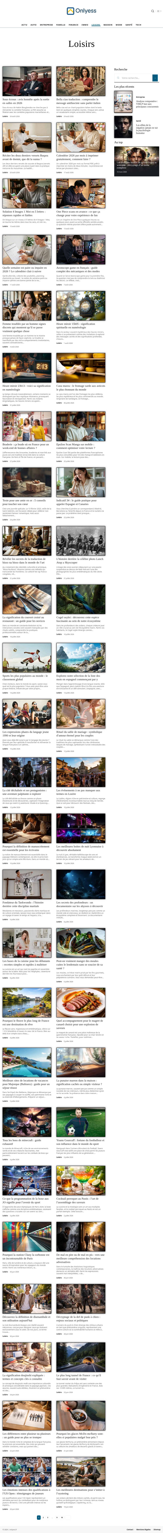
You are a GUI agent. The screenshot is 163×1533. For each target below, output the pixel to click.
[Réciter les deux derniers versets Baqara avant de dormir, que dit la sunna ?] (27, 137)
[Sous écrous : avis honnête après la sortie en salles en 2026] (27, 81)
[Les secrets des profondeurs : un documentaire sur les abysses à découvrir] (81, 884)
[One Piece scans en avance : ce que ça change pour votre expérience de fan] (81, 193)
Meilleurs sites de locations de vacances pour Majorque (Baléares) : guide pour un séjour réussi (26, 1084)
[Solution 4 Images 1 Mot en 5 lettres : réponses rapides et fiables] (27, 193)
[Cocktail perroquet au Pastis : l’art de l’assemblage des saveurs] (81, 1180)
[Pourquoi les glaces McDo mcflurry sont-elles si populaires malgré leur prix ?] (81, 1415)
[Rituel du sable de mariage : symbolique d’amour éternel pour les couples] (81, 713)
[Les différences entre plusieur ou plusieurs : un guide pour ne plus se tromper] (27, 1415)
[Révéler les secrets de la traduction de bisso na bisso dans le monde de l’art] (27, 541)
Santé (138, 121)
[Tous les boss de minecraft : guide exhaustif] (27, 1122)
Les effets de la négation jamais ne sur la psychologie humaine (147, 129)
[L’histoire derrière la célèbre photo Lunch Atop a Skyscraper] (81, 541)
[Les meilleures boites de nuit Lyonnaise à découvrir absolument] (81, 828)
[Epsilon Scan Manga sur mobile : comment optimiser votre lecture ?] (81, 426)
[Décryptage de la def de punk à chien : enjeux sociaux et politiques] (81, 1298)
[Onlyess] (81, 11)
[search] (152, 11)
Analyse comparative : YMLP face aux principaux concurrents (147, 104)
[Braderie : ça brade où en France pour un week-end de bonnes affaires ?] (27, 426)
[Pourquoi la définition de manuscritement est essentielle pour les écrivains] (27, 828)
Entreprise (140, 97)
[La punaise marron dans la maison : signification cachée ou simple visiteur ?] (81, 1062)
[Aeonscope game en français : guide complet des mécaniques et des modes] (81, 249)
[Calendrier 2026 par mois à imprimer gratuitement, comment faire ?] (81, 137)
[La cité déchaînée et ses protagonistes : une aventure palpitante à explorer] (27, 772)
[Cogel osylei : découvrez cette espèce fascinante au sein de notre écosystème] (81, 599)
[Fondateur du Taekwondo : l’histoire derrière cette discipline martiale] (27, 884)
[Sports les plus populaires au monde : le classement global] (27, 657)
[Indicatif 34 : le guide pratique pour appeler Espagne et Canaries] (81, 482)
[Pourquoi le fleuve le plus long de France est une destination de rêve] (27, 1002)
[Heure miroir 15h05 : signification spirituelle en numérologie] (81, 305)
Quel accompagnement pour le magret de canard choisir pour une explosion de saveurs (79, 1024)
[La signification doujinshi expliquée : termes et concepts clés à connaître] (27, 1357)
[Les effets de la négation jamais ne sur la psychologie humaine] (123, 127)
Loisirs (5, 116)
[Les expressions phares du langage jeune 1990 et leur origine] (27, 713)
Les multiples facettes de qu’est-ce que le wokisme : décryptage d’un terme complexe (136, 165)
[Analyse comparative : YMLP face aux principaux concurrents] (123, 102)
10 (62, 1517)
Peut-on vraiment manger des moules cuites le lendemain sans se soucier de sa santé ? (79, 964)
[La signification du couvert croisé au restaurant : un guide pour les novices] (27, 599)
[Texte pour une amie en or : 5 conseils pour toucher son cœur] (27, 482)
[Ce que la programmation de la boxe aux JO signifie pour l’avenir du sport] (27, 1180)
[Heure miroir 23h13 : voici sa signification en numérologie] (27, 367)
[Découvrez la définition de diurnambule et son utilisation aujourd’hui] (27, 1298)
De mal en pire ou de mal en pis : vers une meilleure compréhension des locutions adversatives (80, 1258)
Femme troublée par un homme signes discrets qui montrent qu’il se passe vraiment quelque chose (24, 327)
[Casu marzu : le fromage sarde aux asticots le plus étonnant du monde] (81, 367)
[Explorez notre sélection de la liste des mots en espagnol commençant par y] (81, 657)
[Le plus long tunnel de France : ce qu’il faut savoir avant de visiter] (81, 1357)
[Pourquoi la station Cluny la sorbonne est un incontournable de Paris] (27, 1236)
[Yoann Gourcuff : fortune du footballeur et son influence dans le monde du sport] (81, 1122)
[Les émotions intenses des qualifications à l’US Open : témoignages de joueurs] (27, 1471)
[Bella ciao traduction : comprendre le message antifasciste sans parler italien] (81, 81)
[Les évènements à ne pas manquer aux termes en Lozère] (81, 772)
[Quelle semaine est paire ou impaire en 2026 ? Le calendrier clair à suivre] (27, 249)
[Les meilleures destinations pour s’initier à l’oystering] (81, 1471)
